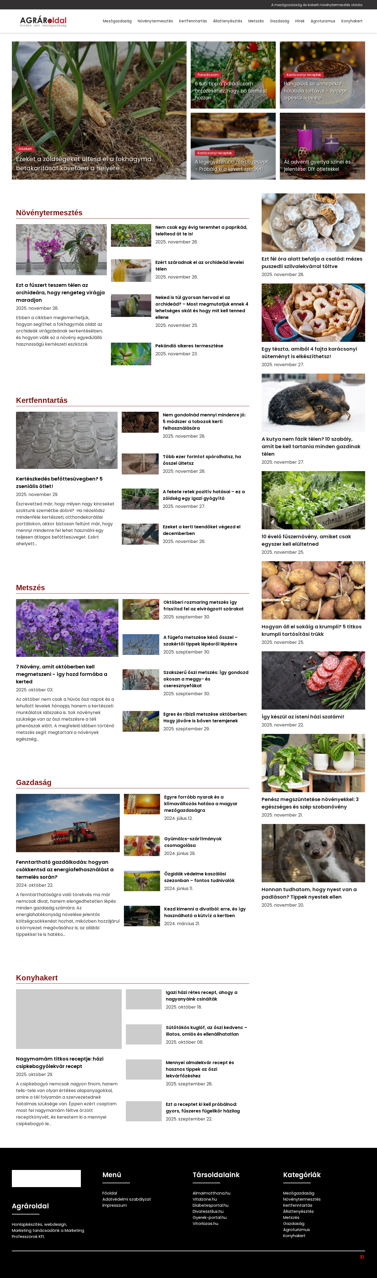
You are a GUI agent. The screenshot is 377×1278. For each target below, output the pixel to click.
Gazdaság (279, 21)
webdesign (55, 1224)
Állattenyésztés (227, 21)
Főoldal (109, 1193)
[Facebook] (362, 1257)
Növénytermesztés (155, 21)
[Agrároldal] (42, 21)
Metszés (256, 21)
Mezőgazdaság (117, 21)
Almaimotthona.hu (211, 1193)
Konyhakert (352, 21)
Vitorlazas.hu (205, 1223)
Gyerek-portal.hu (210, 1217)
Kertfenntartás (193, 21)
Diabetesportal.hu (211, 1205)
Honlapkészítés (27, 1224)
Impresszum (114, 1205)
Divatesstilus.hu (208, 1211)
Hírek (300, 21)
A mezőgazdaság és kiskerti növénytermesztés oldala (316, 4)
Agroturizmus (323, 21)
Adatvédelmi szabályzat (126, 1199)
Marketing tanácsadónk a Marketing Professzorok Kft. (48, 1233)
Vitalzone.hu (205, 1199)
